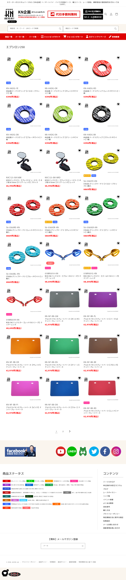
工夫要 (56, 504)
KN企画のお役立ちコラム (112, 485)
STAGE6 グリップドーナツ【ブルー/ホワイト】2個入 (24, 277)
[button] (105, 14)
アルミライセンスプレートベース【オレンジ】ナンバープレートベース (23, 366)
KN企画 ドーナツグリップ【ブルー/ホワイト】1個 (24, 138)
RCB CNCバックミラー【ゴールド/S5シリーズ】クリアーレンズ (102, 277)
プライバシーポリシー (111, 514)
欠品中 (26, 508)
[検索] (60, 28)
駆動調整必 (23, 500)
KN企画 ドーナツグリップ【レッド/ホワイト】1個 (101, 92)
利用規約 (106, 521)
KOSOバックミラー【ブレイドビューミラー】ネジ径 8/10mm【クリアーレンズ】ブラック (24, 181)
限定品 (6, 485)
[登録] (82, 546)
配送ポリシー (62, 562)
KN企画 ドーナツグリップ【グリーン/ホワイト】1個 (61, 138)
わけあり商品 (49, 485)
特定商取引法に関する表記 (113, 517)
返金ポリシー (43, 562)
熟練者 (6, 492)
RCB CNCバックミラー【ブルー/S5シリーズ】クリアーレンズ (63, 277)
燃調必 (15, 500)
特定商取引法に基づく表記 (87, 562)
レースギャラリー (110, 492)
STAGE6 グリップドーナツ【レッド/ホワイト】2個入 (24, 231)
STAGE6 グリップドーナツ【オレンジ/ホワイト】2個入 (62, 231)
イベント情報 (108, 499)
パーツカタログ (109, 482)
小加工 (67, 492)
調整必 (6, 500)
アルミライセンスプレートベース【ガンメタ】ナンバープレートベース (62, 320)
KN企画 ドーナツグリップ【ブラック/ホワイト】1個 (100, 138)
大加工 (6, 496)
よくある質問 (108, 503)
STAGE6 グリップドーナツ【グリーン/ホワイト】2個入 (100, 231)
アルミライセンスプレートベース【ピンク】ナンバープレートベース (23, 408)
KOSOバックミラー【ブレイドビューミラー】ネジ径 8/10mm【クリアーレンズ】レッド (63, 181)
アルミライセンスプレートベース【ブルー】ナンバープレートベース (62, 408)
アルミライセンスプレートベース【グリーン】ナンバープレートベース (62, 366)
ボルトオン (29, 496)
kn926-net (15, 562)
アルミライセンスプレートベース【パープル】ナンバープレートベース (101, 320)
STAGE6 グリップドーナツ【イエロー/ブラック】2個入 (100, 185)
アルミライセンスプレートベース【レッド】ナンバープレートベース (101, 412)
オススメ (74, 481)
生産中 (6, 508)
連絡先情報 (72, 562)
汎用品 (6, 504)
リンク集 (106, 496)
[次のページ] (69, 431)
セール (49, 481)
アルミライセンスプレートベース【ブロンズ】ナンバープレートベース (101, 366)
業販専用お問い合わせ (111, 528)
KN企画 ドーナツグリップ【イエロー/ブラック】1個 (22, 92)
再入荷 (30, 481)
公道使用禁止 (6, 488)
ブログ (105, 489)
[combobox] (35, 28)
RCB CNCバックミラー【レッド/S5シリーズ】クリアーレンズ (24, 323)
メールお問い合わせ (110, 524)
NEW (6, 481)
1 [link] (56, 431)
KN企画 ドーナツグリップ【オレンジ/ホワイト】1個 (61, 92)
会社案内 (106, 507)
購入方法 (106, 510)
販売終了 (29, 485)
